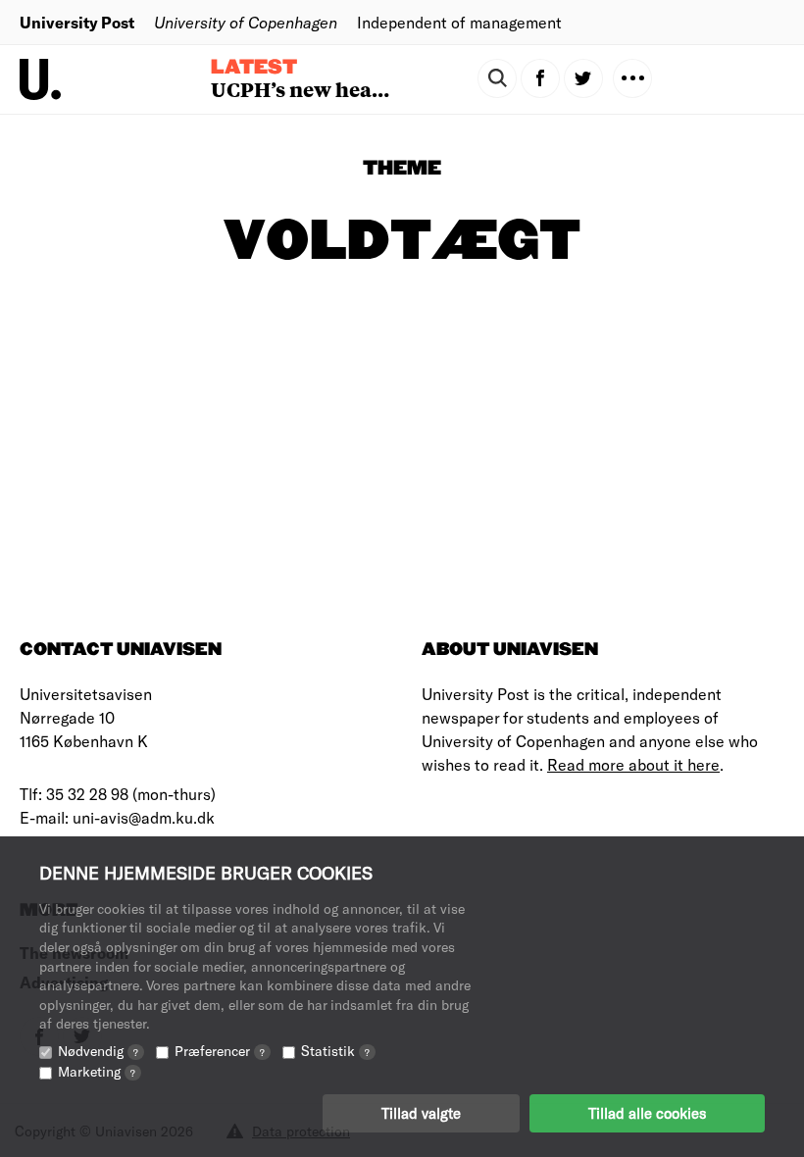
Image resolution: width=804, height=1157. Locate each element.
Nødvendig (98, 1050)
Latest (254, 67)
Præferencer (220, 1050)
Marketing (96, 1071)
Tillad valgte (421, 1113)
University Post (77, 22)
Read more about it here (633, 764)
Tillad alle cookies (647, 1113)
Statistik (335, 1050)
